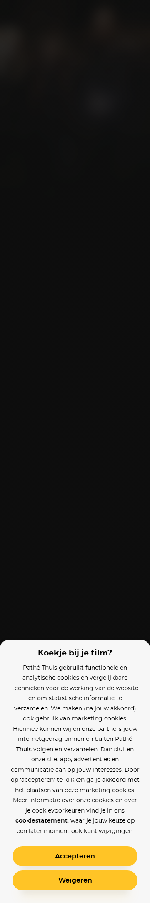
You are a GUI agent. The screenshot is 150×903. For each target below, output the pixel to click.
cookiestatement (41, 821)
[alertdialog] (75, 451)
